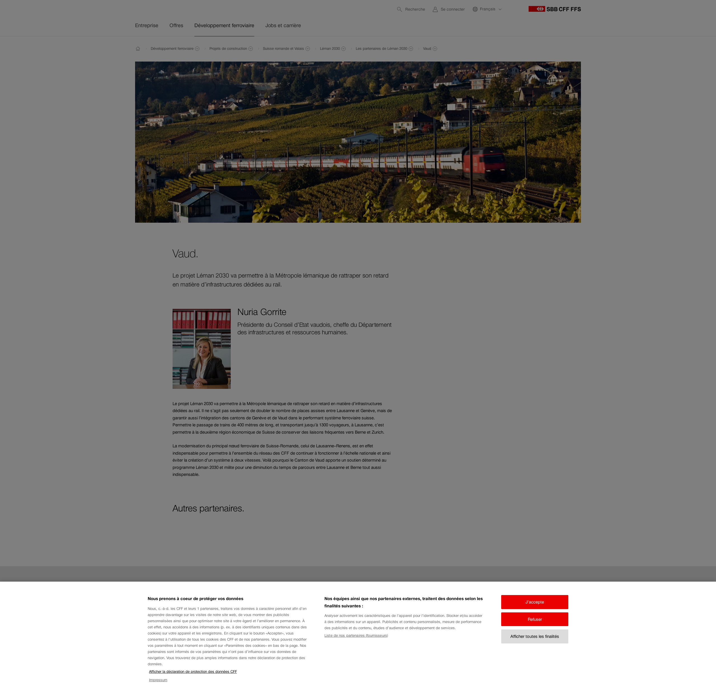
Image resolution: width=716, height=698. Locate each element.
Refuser (535, 619)
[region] (358, 640)
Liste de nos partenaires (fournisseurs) (356, 635)
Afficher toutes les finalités (534, 636)
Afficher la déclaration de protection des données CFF (193, 671)
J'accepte (535, 602)
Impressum (158, 680)
